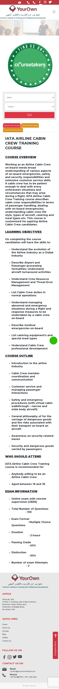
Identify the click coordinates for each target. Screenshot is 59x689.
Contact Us (6, 641)
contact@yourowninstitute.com (20, 2)
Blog (4, 634)
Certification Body (30, 125)
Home (4, 624)
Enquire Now (55, 648)
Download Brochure (13, 130)
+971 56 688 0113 (29, 2)
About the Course (12, 125)
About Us (6, 628)
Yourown (32, 686)
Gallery (5, 638)
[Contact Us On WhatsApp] (53, 340)
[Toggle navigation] (54, 11)
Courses (5, 631)
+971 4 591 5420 (35, 2)
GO (29, 115)
